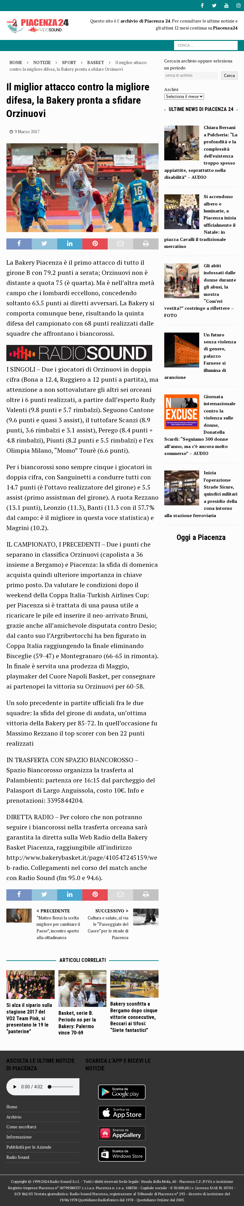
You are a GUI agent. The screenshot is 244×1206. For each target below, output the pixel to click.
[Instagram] (238, 5)
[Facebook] (202, 5)
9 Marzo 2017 (27, 131)
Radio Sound (17, 1157)
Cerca (229, 75)
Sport (69, 62)
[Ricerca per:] (206, 45)
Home (11, 1107)
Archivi (171, 89)
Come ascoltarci (21, 1127)
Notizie (42, 62)
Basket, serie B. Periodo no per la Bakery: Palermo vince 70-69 (77, 1023)
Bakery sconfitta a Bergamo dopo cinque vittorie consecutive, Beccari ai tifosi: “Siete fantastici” (134, 1017)
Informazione (19, 1137)
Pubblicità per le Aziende (28, 1147)
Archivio (14, 1117)
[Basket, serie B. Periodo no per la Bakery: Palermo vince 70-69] (82, 988)
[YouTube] (226, 5)
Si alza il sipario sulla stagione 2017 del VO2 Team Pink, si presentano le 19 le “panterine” (29, 1018)
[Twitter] (214, 5)
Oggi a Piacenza (201, 537)
